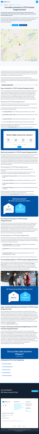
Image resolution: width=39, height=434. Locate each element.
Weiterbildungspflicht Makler (18, 405)
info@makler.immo (28, 411)
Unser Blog (15, 409)
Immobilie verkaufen (23, 25)
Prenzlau (10, 4)
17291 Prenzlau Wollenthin (7, 363)
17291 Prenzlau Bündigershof (7, 366)
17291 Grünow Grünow (6, 369)
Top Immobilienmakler (17, 408)
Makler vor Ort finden (17, 404)
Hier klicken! (35, 391)
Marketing (20, 209)
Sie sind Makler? (15, 25)
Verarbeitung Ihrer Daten (19, 420)
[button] (19, 44)
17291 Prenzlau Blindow (6, 372)
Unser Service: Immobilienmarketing (19, 403)
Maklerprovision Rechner (17, 406)
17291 (14, 4)
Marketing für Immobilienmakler (18, 407)
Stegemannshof (18, 4)
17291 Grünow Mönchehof (7, 375)
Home (2, 4)
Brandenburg (6, 4)
